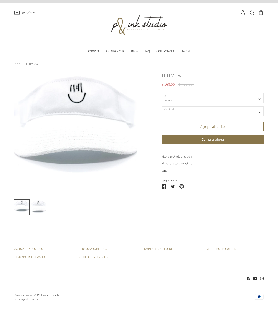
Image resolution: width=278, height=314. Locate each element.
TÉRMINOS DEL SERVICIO (29, 257)
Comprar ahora (213, 139)
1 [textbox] (165, 114)
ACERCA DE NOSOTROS (28, 249)
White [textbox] (168, 100)
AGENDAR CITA (115, 51)
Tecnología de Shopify (26, 299)
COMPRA (93, 51)
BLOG (134, 51)
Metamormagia (50, 295)
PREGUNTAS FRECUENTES (221, 249)
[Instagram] (260, 278)
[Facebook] (246, 278)
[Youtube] (253, 278)
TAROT (186, 51)
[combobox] (213, 98)
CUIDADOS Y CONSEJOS (92, 249)
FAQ (147, 51)
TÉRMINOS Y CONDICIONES (157, 249)
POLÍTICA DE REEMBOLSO (93, 257)
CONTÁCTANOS (165, 51)
